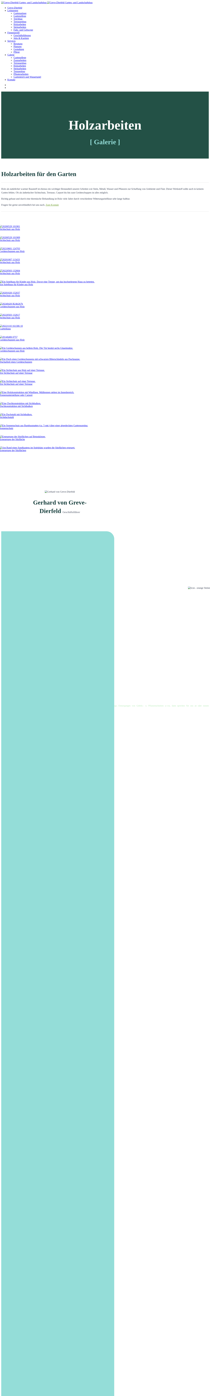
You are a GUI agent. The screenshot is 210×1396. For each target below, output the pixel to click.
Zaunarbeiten (20, 60)
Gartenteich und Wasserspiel (27, 77)
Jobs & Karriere (21, 38)
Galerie (10, 54)
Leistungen (12, 10)
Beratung (18, 43)
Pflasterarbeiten (21, 74)
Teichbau (18, 19)
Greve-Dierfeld (14, 7)
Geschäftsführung (22, 35)
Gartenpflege (20, 16)
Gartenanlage (20, 13)
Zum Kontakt (52, 205)
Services (11, 41)
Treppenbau (19, 71)
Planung (18, 46)
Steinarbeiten (20, 27)
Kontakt (11, 79)
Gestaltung (19, 49)
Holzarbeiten (20, 24)
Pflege (17, 52)
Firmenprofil (13, 32)
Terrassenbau (20, 21)
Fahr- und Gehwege (23, 30)
